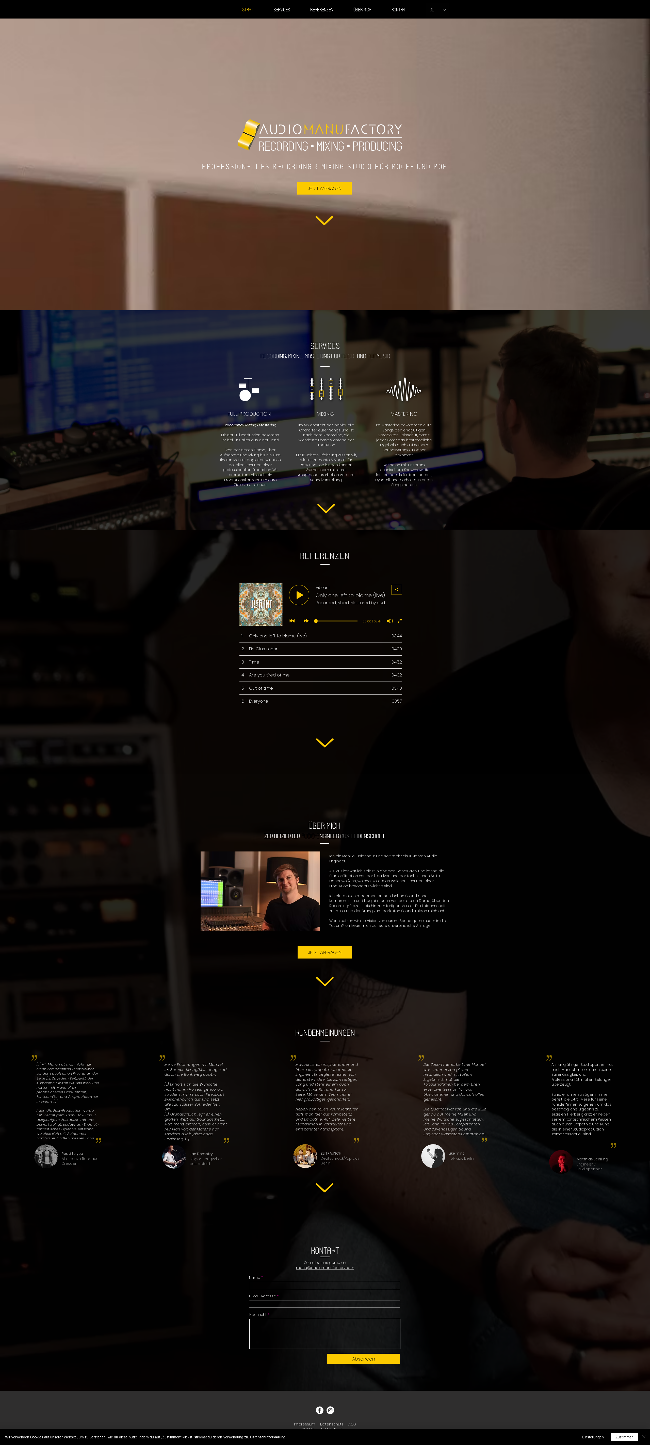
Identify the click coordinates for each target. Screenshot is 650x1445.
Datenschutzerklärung (267, 1436)
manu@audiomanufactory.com (325, 1267)
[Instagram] (330, 1410)
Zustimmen (624, 1436)
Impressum (304, 1424)
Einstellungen (593, 1436)
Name (254, 1277)
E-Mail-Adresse (262, 1296)
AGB (352, 1424)
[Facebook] (319, 1410)
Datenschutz (331, 1424)
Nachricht (258, 1314)
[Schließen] (644, 1437)
